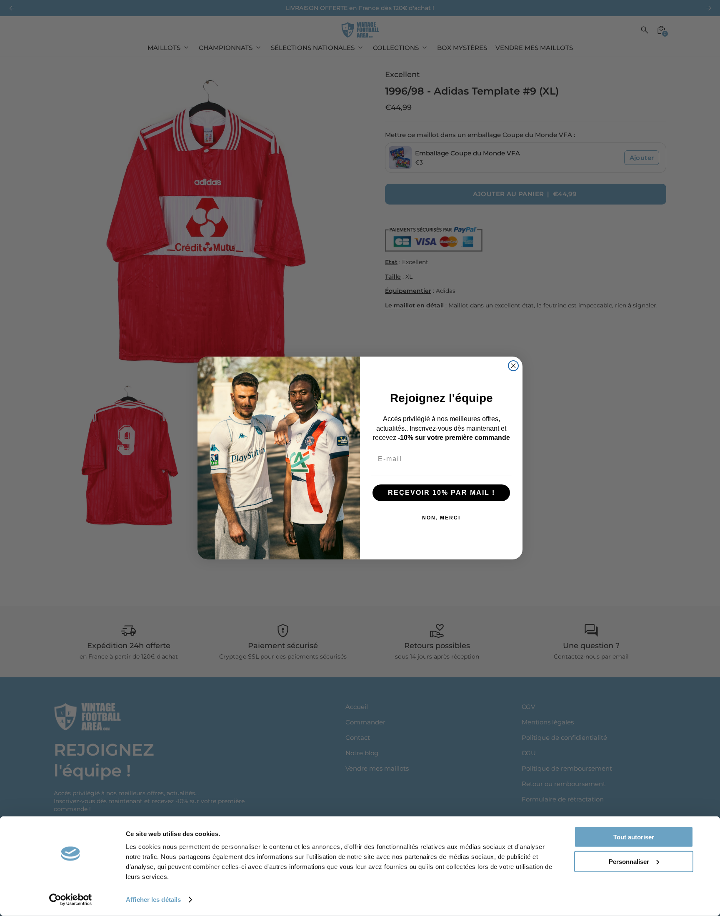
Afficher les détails (153, 899)
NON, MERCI (441, 518)
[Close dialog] (513, 366)
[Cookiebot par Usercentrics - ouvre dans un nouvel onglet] (70, 900)
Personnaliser (629, 861)
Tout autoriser (633, 837)
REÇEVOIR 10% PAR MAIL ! (441, 492)
